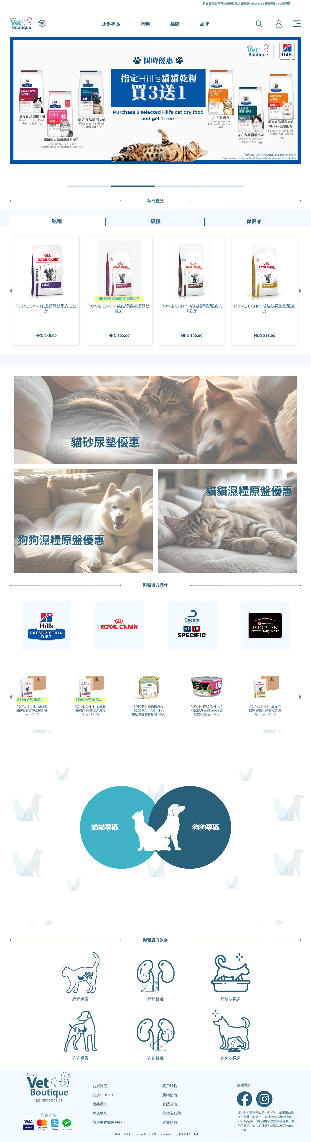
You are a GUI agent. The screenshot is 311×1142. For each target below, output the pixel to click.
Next (299, 290)
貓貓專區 (105, 827)
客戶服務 (170, 1086)
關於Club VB (103, 1095)
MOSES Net (188, 1134)
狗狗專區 (206, 827)
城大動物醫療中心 (107, 1122)
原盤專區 (111, 24)
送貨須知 (170, 1122)
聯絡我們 (100, 1104)
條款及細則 (172, 1113)
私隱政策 (170, 1104)
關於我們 (100, 1086)
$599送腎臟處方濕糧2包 (119, 298)
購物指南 (170, 1095)
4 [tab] (222, 186)
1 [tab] (88, 186)
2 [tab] (133, 186)
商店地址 (100, 1113)
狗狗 (145, 24)
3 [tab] (178, 186)
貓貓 (174, 24)
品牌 (204, 24)
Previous (11, 290)
